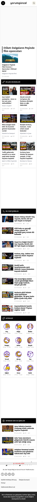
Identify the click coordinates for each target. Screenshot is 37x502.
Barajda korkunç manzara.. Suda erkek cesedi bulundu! (25, 128)
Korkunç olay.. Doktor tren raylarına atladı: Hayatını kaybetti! (24, 256)
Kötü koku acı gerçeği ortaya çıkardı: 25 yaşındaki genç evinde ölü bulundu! (24, 231)
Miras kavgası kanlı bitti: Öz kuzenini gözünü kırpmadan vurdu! (8, 128)
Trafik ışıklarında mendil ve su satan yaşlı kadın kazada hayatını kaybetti (8, 155)
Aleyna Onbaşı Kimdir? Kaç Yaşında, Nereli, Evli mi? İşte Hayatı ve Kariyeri (24, 219)
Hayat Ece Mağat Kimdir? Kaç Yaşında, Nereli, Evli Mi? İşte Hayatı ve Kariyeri (24, 244)
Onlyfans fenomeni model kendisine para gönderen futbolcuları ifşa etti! (24, 452)
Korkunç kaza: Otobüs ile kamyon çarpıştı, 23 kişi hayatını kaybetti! (26, 155)
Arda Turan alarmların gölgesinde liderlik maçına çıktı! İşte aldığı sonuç (24, 440)
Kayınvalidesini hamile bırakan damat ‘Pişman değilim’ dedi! (23, 308)
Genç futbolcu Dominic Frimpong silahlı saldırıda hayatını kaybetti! (24, 428)
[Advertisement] (18, 25)
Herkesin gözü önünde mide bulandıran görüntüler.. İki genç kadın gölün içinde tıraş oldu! (24, 295)
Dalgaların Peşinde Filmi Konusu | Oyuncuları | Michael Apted (9, 68)
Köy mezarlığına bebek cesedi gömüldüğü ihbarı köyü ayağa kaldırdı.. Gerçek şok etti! (23, 282)
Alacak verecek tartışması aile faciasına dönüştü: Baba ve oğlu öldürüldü (26, 101)
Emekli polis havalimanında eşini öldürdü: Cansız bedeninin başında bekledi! (24, 268)
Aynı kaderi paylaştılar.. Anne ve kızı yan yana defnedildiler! (9, 100)
